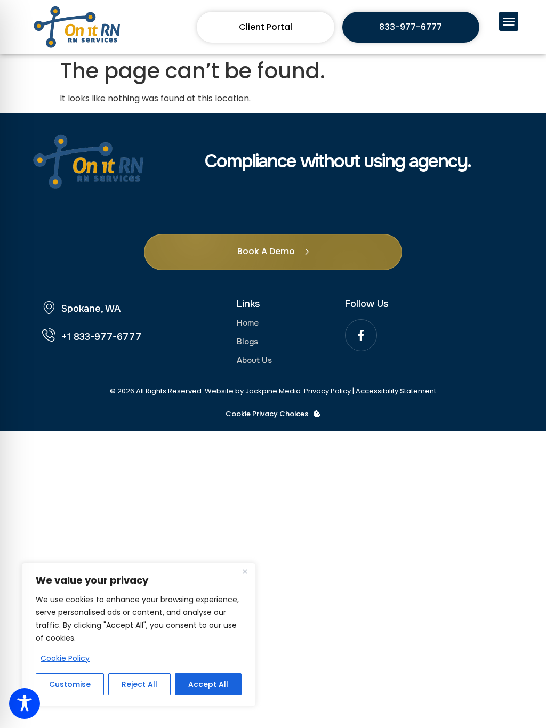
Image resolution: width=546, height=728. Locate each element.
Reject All (139, 684)
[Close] (244, 571)
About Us (254, 360)
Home (248, 323)
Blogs (247, 341)
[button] (508, 21)
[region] (138, 635)
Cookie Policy (65, 658)
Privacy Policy (327, 391)
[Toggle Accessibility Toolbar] (24, 703)
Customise (70, 684)
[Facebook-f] (361, 335)
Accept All (208, 684)
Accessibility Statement (396, 391)
